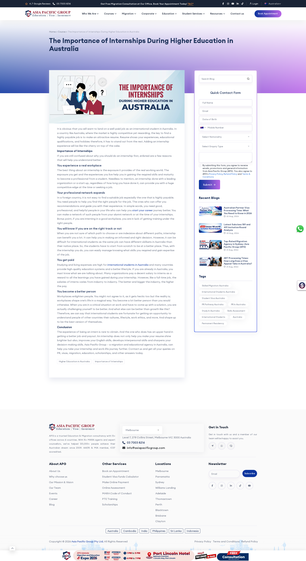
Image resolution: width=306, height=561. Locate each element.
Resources (216, 13)
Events (53, 493)
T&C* (190, 3)
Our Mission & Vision (61, 482)
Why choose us (58, 476)
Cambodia (129, 530)
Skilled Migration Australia (215, 285)
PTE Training (109, 498)
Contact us (237, 13)
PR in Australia (238, 304)
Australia (237, 317)
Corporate (148, 13)
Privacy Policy (215, 174)
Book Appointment (268, 13)
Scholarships (110, 504)
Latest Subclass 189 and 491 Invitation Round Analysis (237, 227)
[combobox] (202, 127)
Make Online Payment (115, 482)
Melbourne (161, 471)
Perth (158, 504)
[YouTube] (232, 3)
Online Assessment (113, 487)
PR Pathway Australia (212, 304)
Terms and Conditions (226, 541)
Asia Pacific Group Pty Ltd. (87, 541)
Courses (109, 13)
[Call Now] (231, 446)
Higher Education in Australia (74, 361)
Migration (128, 13)
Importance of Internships (109, 361)
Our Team (55, 487)
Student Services (192, 13)
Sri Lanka (176, 530)
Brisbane (160, 515)
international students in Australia (127, 264)
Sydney (159, 482)
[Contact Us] (212, 446)
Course (62, 31)
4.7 (40, 3)
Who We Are (89, 13)
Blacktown (161, 510)
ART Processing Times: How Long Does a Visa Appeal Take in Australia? (238, 261)
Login (255, 3)
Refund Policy (230, 174)
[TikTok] (242, 3)
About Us (54, 471)
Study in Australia (211, 310)
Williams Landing (165, 487)
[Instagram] (228, 3)
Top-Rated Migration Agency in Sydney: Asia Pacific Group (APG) (236, 244)
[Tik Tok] (240, 485)
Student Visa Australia (213, 298)
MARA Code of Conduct (117, 493)
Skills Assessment (236, 310)
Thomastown (163, 498)
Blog (52, 504)
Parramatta (162, 476)
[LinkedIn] (237, 3)
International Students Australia (218, 292)
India (144, 530)
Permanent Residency (213, 323)
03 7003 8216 (64, 3)
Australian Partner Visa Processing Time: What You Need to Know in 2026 (238, 210)
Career (53, 498)
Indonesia (193, 530)
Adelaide (160, 493)
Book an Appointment (115, 471)
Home (52, 31)
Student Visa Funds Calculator (120, 476)
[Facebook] (223, 3)
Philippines (158, 530)
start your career (142, 210)
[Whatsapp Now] (222, 446)
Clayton (160, 521)
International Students (213, 317)
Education (168, 13)
